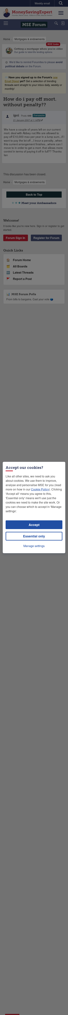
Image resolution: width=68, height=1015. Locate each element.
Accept (34, 524)
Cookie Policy (40, 489)
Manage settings (34, 546)
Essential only (34, 536)
